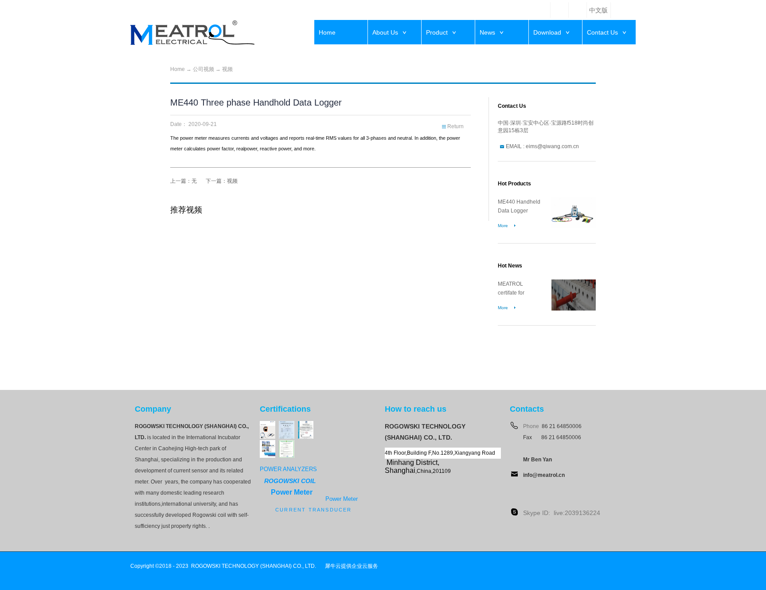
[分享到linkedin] (559, 10)
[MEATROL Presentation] (267, 444)
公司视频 (203, 69)
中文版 (598, 10)
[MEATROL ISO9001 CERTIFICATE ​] (305, 425)
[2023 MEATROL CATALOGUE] (267, 425)
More (503, 225)
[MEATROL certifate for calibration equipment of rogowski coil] (573, 283)
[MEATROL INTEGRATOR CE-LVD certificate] (286, 444)
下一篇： (222, 181)
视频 (227, 69)
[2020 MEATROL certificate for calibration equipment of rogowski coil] (286, 425)
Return (455, 126)
